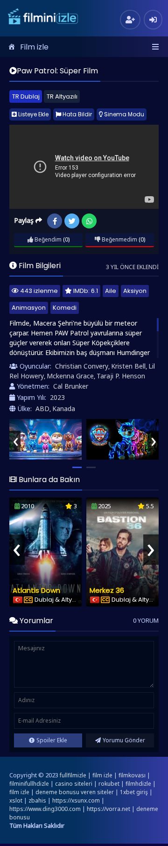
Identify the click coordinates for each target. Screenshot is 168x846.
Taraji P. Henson (121, 375)
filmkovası (132, 775)
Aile (110, 290)
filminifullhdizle (29, 784)
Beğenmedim (118, 239)
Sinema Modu (123, 114)
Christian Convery (81, 366)
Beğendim (47, 239)
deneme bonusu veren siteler (74, 792)
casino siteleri (73, 784)
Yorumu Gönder (124, 740)
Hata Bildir (76, 114)
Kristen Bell (128, 366)
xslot (15, 800)
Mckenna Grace (70, 375)
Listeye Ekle (33, 114)
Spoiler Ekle (51, 740)
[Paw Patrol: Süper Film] (45, 439)
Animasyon (29, 307)
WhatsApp (89, 220)
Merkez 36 (107, 590)
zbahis (37, 800)
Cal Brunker (70, 386)
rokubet (108, 784)
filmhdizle (138, 784)
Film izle (34, 47)
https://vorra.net (108, 809)
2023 (57, 397)
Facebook (54, 220)
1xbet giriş (134, 792)
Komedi (65, 307)
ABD (42, 408)
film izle (102, 775)
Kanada (63, 408)
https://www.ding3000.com (45, 809)
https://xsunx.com (76, 800)
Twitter (71, 220)
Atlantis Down (36, 590)
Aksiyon (135, 290)
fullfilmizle (73, 775)
